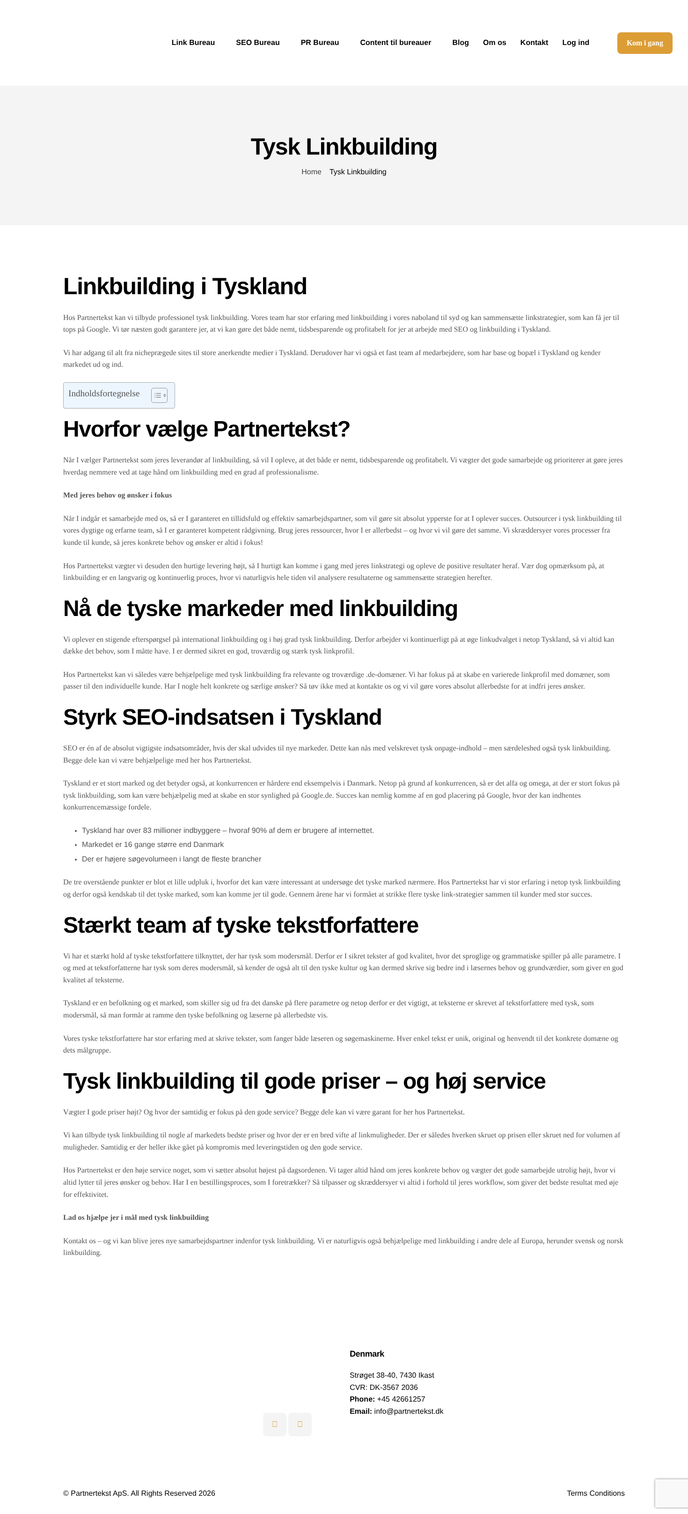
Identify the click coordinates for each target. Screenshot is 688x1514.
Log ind (575, 43)
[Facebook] (300, 1424)
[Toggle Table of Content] (154, 395)
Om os (494, 43)
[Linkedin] (274, 1424)
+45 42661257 (401, 1399)
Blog (461, 43)
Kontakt (534, 43)
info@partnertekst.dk (409, 1412)
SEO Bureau (257, 43)
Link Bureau (193, 43)
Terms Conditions (596, 1494)
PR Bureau (320, 43)
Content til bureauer (395, 43)
